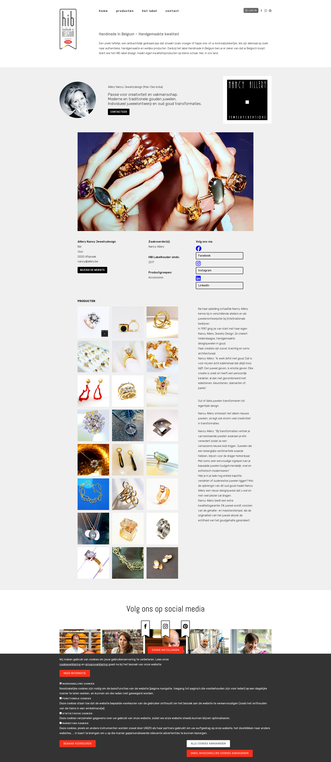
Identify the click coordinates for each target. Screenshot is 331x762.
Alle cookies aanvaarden (208, 743)
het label (149, 11)
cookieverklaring (70, 664)
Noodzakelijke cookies (78, 683)
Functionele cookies (76, 698)
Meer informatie (75, 673)
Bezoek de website (92, 270)
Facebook (261, 11)
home (103, 11)
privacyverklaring (96, 664)
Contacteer (118, 111)
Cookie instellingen (165, 650)
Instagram (265, 11)
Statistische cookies (77, 713)
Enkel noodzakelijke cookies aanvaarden (220, 753)
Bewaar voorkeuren (78, 743)
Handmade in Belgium (68, 30)
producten (125, 11)
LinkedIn (203, 285)
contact (172, 11)
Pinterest (270, 11)
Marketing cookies (75, 723)
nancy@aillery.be (88, 261)
